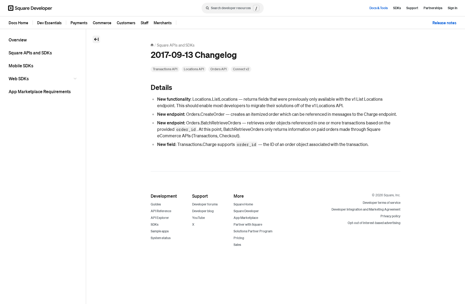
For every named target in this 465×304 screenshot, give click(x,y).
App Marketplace (246, 218)
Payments (79, 22)
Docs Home (18, 22)
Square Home (243, 204)
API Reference (161, 211)
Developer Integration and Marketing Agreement (366, 209)
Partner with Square (248, 224)
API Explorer (160, 218)
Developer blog (203, 211)
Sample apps (160, 231)
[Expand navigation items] (75, 78)
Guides (156, 204)
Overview (18, 40)
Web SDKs (19, 78)
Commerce (102, 22)
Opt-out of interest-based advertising (374, 223)
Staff (144, 22)
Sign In (452, 8)
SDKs (397, 8)
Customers (126, 22)
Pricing (239, 238)
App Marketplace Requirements (40, 91)
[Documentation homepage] (152, 45)
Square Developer (246, 211)
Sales (237, 245)
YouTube (198, 218)
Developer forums (205, 204)
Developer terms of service (381, 203)
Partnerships (433, 8)
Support (412, 8)
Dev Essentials (49, 22)
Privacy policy (390, 216)
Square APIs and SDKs (30, 52)
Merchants (163, 22)
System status (161, 238)
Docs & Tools (378, 8)
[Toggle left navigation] (96, 39)
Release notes (444, 22)
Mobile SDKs (21, 65)
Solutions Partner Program (253, 231)
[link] (145, 88)
